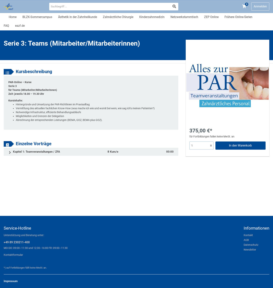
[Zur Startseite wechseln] (23, 6)
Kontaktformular (13, 254)
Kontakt (248, 235)
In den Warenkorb (240, 145)
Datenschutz (251, 244)
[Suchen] (174, 6)
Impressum (11, 281)
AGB (246, 239)
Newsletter (250, 249)
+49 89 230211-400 (17, 242)
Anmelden (260, 6)
